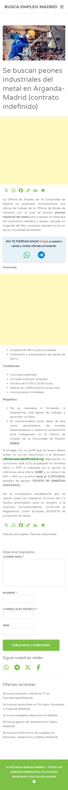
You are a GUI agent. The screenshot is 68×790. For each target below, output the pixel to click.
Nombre (10, 592)
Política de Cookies (42, 776)
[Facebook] (38, 667)
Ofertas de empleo (15, 534)
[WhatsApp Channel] (8, 667)
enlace (14, 443)
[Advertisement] (34, 150)
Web (6, 625)
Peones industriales (43, 534)
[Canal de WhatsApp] (26, 256)
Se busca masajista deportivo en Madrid (30, 715)
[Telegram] (18, 667)
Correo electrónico (20, 609)
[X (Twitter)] (29, 667)
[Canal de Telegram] (41, 256)
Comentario (13, 556)
